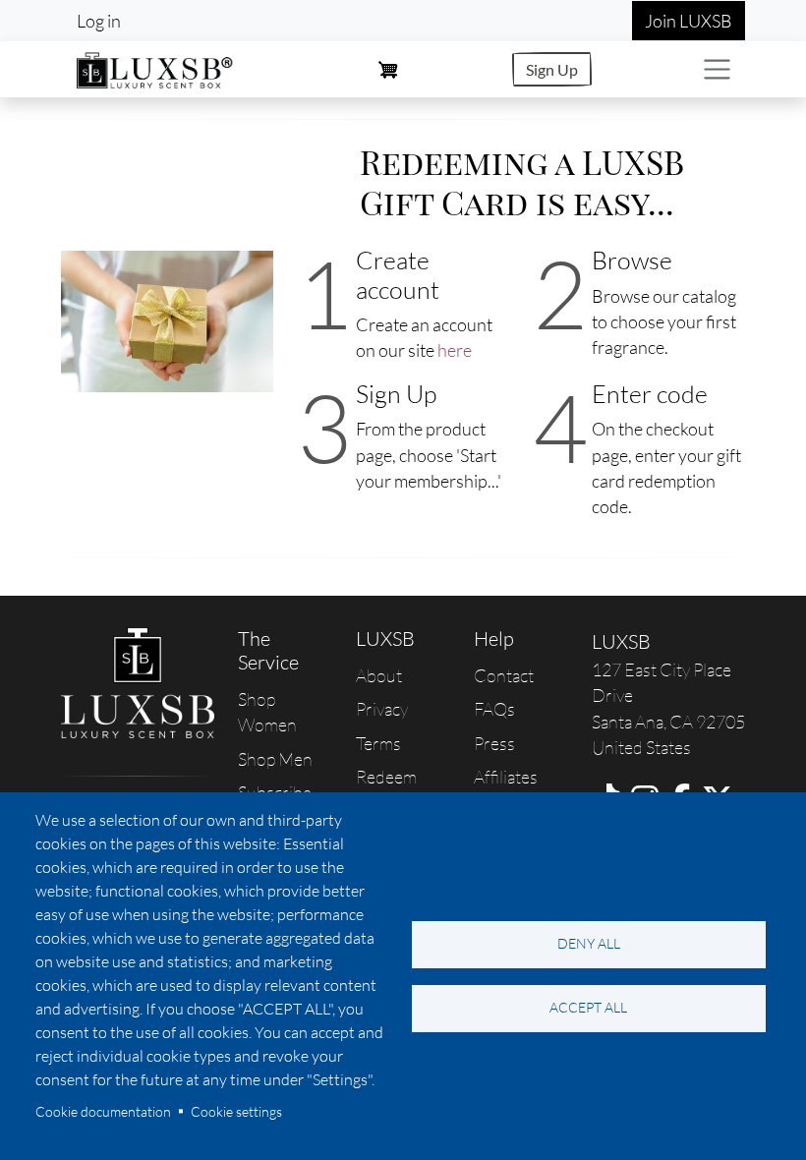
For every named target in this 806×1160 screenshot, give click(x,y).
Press (494, 743)
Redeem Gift (386, 789)
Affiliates (506, 776)
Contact (504, 675)
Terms (378, 743)
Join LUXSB (688, 20)
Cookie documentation (103, 1111)
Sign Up (552, 69)
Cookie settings (236, 1111)
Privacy (382, 709)
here (454, 350)
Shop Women (267, 711)
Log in (99, 20)
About (379, 675)
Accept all (588, 1007)
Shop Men (275, 759)
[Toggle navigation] (717, 69)
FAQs (494, 709)
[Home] (155, 67)
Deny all (588, 943)
